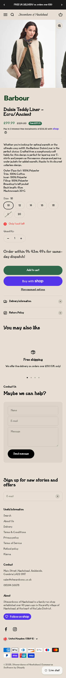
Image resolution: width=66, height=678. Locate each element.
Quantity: (9, 231)
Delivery (8, 527)
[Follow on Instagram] (14, 629)
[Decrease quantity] (8, 238)
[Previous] (4, 5)
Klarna (7, 554)
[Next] (61, 5)
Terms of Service (13, 543)
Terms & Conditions (15, 532)
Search (7, 515)
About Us (9, 521)
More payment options (33, 289)
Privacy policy (11, 538)
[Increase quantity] (21, 238)
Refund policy (11, 549)
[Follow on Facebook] (6, 629)
